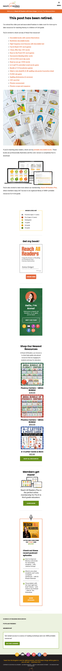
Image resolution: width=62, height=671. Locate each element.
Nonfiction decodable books (19, 41)
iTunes (30, 542)
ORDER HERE (31, 277)
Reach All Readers (11, 4)
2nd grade (26, 225)
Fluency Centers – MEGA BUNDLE (32, 389)
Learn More (31, 503)
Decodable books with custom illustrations (24, 38)
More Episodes (31, 599)
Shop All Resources (31, 459)
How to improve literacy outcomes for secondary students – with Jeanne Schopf (31, 562)
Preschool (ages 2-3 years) (30, 214)
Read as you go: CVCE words (20, 62)
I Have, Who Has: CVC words (20, 50)
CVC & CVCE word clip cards (20, 59)
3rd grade (26, 228)
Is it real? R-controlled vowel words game (24, 65)
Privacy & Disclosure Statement (40, 664)
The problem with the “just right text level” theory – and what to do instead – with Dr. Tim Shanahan (31, 587)
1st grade (26, 222)
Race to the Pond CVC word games (22, 53)
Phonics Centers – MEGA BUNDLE (32, 421)
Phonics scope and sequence (20, 86)
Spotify (31, 544)
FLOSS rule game (16, 74)
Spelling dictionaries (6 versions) (21, 77)
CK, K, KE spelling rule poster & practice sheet (38, 71)
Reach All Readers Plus (49, 188)
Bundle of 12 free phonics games (21, 68)
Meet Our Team (31, 320)
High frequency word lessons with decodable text (27, 44)
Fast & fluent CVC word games (20, 47)
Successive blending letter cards (21, 56)
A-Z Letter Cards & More (32, 451)
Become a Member (12, 643)
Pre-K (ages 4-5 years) (29, 217)
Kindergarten (26, 220)
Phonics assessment (17, 83)
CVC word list (14, 80)
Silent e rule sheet (16, 71)
